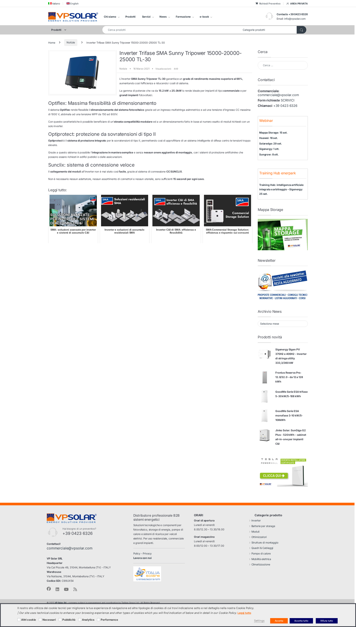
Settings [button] (259, 620)
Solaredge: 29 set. (270, 143)
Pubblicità (68, 619)
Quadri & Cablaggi (262, 547)
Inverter (256, 520)
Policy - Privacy (142, 553)
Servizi (146, 16)
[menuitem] (54, 3)
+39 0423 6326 (285, 106)
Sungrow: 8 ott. (269, 154)
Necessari (49, 619)
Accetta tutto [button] (301, 620)
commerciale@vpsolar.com (278, 95)
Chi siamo (110, 16)
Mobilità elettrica (261, 559)
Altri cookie (28, 619)
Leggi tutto (244, 612)
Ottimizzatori (259, 537)
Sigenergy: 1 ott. (269, 148)
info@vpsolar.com (295, 18)
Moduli (255, 531)
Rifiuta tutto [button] (326, 620)
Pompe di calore (261, 553)
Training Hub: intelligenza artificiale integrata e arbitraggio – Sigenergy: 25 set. (281, 189)
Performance (109, 619)
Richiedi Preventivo (270, 3)
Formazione (183, 16)
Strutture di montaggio (264, 542)
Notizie (71, 42)
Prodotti (130, 16)
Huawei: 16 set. (268, 137)
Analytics (88, 619)
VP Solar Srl (60, 602)
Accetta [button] (279, 620)
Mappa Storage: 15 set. (273, 132)
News (163, 16)
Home (51, 42)
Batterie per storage (263, 526)
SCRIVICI (287, 100)
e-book (204, 16)
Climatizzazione (260, 564)
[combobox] (171, 30)
